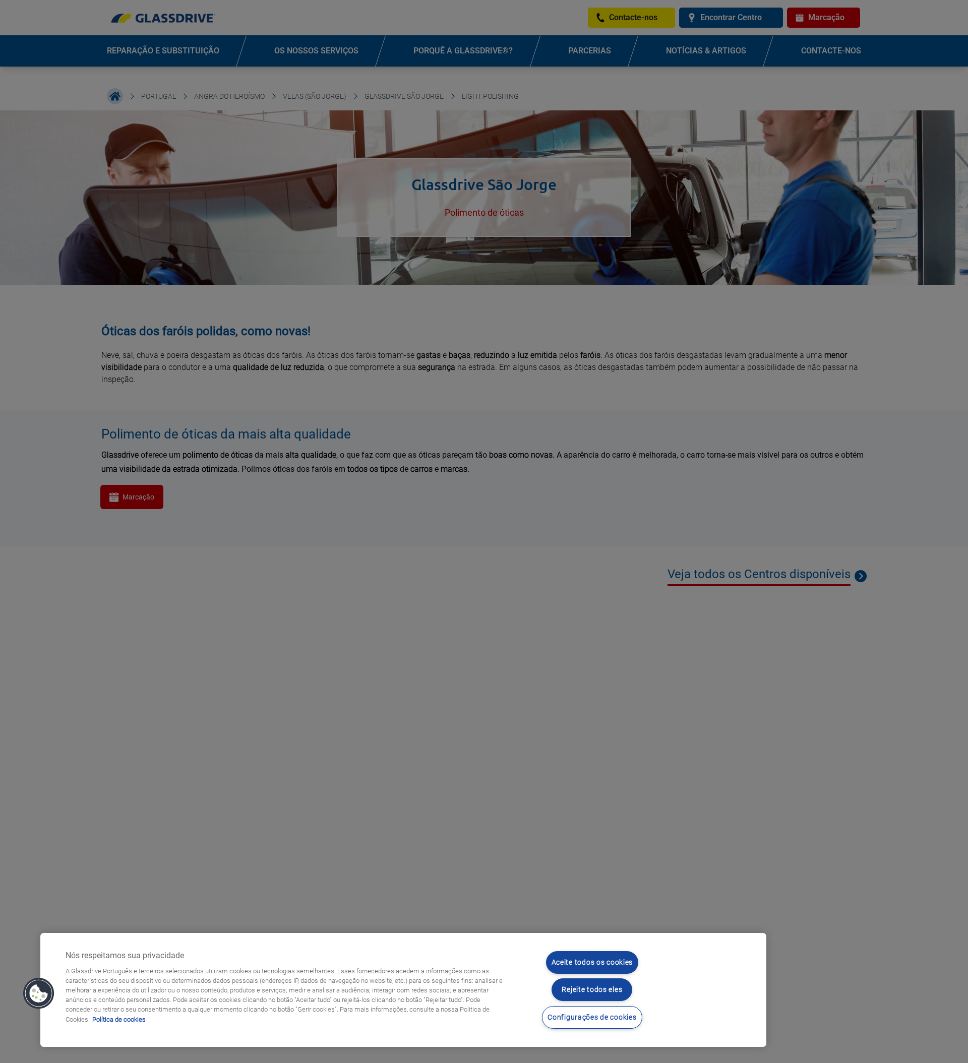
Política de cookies (119, 1019)
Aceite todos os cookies (592, 962)
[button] (39, 993)
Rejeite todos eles (592, 989)
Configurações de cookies (592, 1017)
